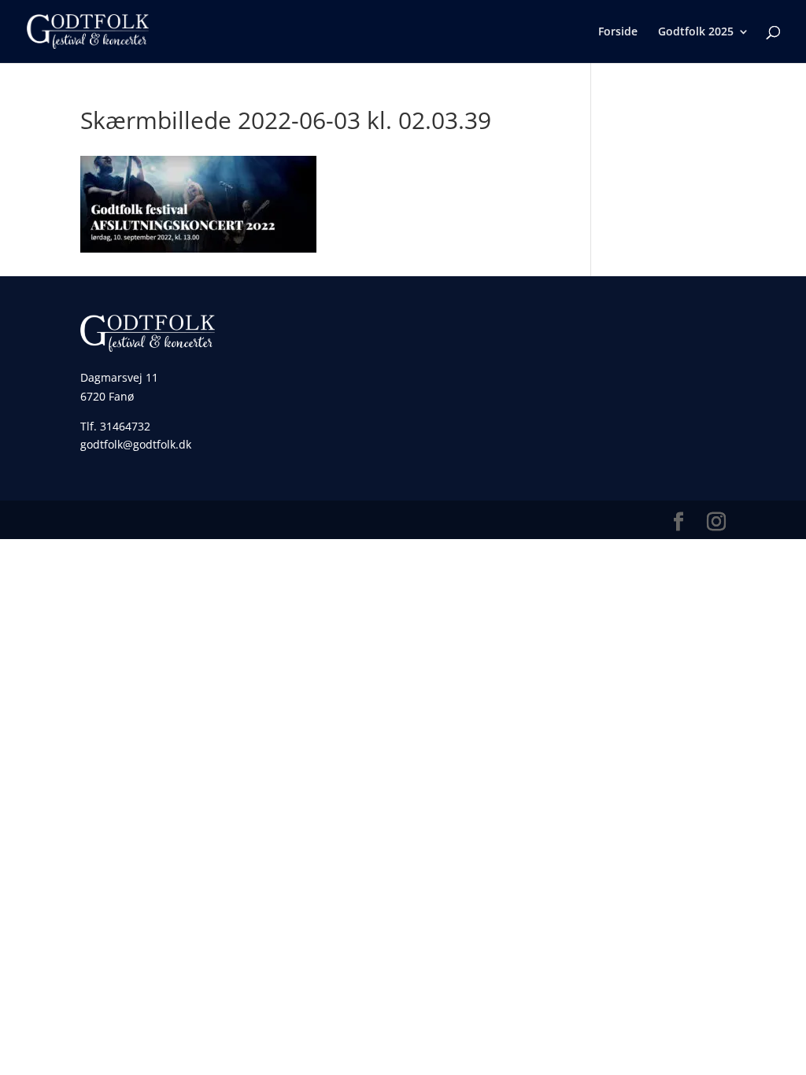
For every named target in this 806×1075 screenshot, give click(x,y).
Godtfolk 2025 (696, 32)
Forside (618, 32)
